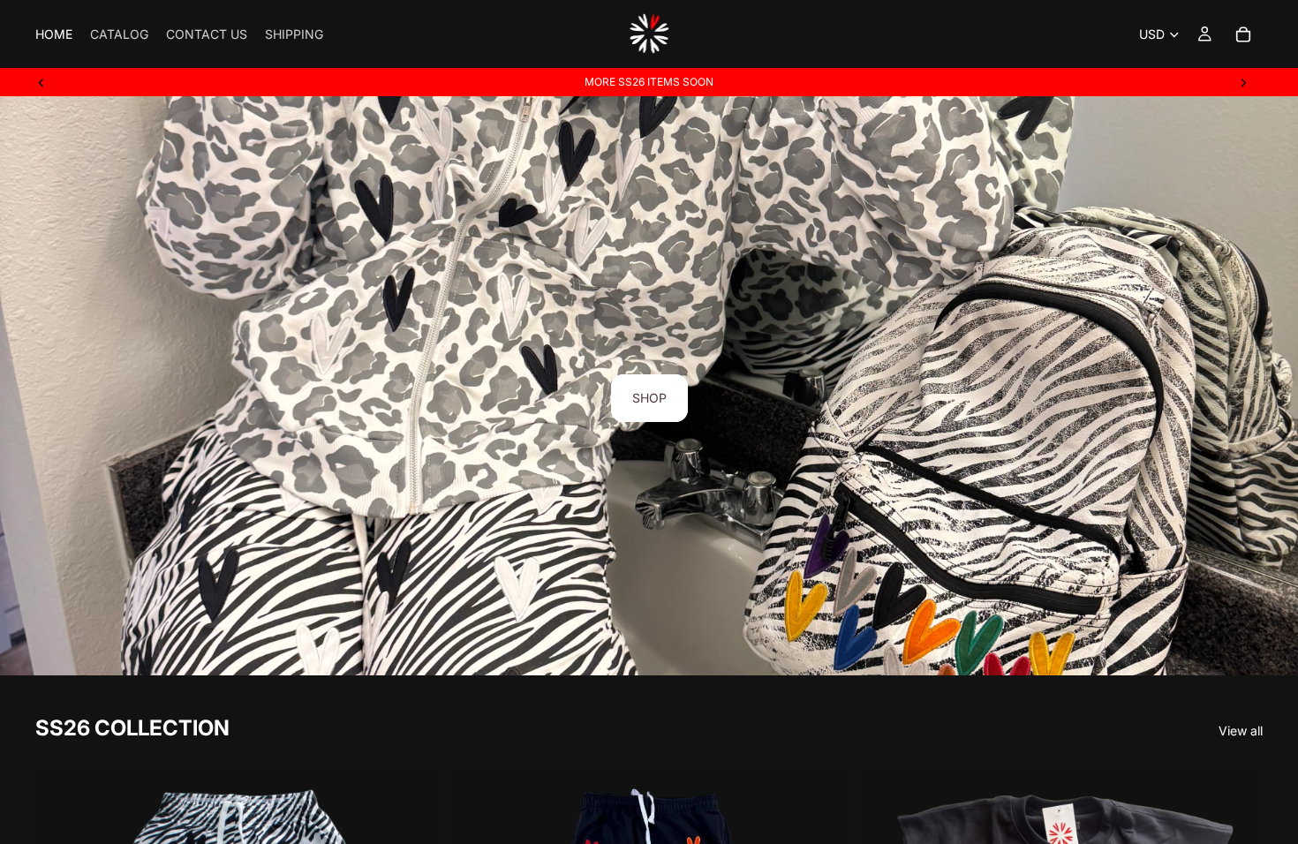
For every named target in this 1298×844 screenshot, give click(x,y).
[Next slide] (1243, 82)
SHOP (649, 397)
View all (1241, 730)
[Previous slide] (41, 82)
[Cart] (1243, 34)
